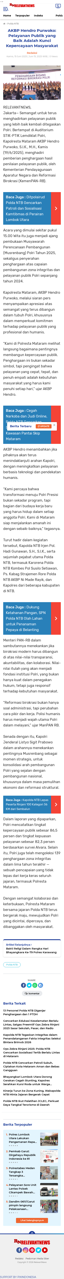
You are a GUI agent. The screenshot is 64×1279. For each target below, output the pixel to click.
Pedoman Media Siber (37, 1258)
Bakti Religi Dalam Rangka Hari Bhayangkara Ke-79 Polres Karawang (31, 950)
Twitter (40, 1254)
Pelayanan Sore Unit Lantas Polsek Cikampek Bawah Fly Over (22, 1188)
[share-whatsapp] (34, 985)
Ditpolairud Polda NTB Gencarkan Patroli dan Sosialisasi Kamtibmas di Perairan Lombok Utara (25, 208)
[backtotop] (32, 1234)
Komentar (33, 993)
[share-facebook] (23, 985)
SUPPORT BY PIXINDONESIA (18, 1277)
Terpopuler (22, 15)
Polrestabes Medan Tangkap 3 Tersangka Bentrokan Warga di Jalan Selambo (22, 1171)
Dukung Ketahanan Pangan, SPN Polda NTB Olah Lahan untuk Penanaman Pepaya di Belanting (26, 618)
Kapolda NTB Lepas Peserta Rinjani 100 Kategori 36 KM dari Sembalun (27, 804)
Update (44, 426)
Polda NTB (12, 964)
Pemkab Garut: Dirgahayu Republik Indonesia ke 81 (22, 1155)
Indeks (38, 15)
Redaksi (19, 1258)
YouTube (47, 1254)
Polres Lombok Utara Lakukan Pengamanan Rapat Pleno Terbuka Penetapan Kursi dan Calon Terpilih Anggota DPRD (23, 1138)
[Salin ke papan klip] (40, 985)
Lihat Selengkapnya (31, 1220)
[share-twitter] (29, 985)
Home (7, 15)
